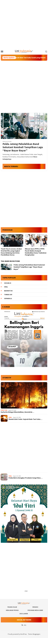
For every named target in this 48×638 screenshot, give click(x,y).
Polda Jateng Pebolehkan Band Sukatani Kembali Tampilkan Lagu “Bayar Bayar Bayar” (23, 147)
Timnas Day (8, 295)
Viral (6, 287)
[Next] (43, 339)
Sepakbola (8, 298)
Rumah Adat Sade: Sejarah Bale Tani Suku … (25, 419)
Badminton (8, 291)
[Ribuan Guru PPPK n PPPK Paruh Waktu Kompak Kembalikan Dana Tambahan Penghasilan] (12, 240)
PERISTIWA (4, 410)
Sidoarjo (7, 283)
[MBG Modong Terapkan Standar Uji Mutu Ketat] (36, 240)
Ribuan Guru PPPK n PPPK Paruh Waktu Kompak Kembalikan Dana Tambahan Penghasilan (11, 252)
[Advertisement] (24, 24)
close (26, 591)
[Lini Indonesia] (24, 51)
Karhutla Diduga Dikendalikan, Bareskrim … (17, 412)
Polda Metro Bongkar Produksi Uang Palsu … (26, 478)
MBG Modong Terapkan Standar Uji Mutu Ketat (34, 250)
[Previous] (4, 339)
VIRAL (10, 417)
